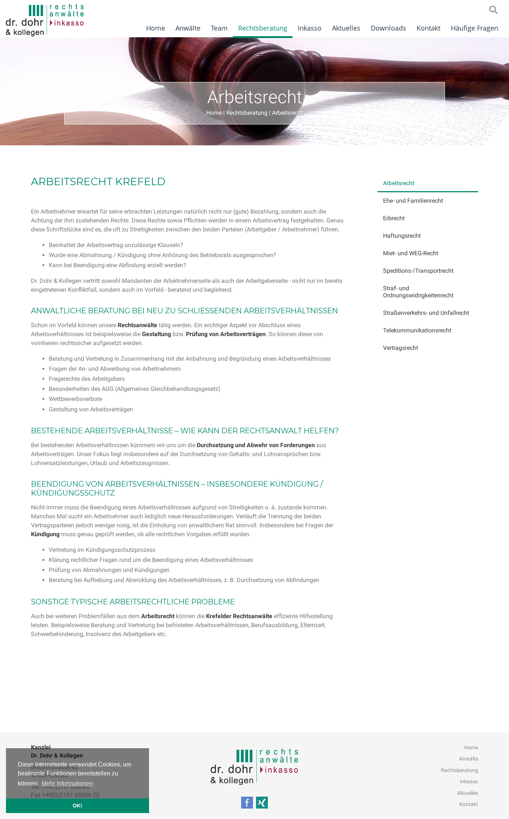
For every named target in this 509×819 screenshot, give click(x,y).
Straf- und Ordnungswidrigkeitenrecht (418, 292)
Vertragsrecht (400, 347)
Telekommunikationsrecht (417, 330)
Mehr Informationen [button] (67, 783)
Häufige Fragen (474, 27)
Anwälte (188, 27)
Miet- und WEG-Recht (410, 253)
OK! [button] (77, 806)
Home (155, 27)
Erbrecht (394, 218)
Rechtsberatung (262, 27)
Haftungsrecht (402, 235)
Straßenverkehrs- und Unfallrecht (426, 312)
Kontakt (428, 27)
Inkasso (310, 27)
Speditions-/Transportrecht (418, 270)
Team (219, 27)
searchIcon (493, 10)
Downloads (388, 27)
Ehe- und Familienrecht (413, 200)
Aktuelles (346, 27)
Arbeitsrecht (287, 112)
